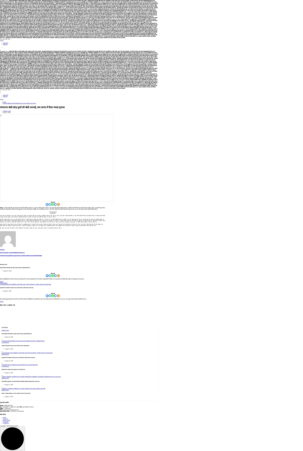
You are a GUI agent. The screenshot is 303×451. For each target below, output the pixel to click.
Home (4, 102)
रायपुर (9, 111)
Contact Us (6, 423)
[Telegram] (55, 204)
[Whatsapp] (52, 204)
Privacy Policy (6, 420)
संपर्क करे (5, 44)
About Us (5, 419)
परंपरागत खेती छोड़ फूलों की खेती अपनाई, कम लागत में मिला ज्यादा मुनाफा (19, 103)
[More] (58, 204)
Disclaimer (6, 421)
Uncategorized (5, 342)
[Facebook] (47, 204)
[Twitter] (49, 204)
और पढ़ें (1, 281)
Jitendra (2, 249)
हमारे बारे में (5, 43)
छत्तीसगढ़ (5, 111)
